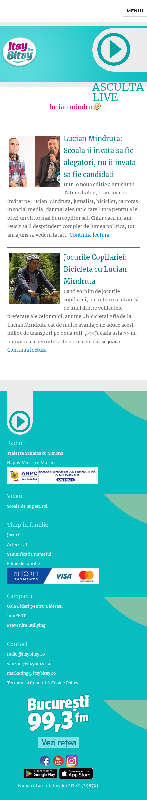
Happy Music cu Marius (31, 462)
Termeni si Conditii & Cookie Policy (42, 682)
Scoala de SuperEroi (27, 506)
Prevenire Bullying (26, 625)
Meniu (134, 10)
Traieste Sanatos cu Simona (35, 453)
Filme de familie (23, 563)
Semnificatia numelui (29, 554)
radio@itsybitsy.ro (26, 654)
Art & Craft (18, 544)
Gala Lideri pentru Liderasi (35, 606)
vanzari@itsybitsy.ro (28, 663)
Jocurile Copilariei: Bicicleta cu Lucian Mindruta (95, 269)
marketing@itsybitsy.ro (31, 673)
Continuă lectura (89, 235)
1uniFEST (16, 615)
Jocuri (13, 534)
